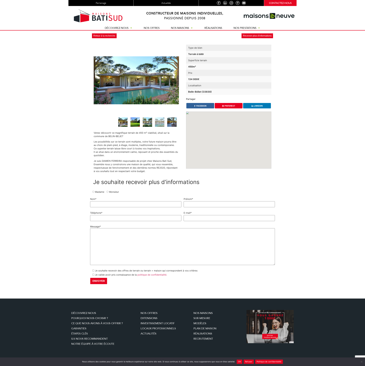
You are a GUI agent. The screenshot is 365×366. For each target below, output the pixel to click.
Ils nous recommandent (89, 339)
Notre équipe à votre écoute (92, 344)
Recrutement (203, 339)
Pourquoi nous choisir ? (89, 318)
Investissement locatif (158, 323)
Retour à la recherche (104, 36)
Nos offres (152, 28)
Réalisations (213, 28)
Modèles (199, 323)
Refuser (248, 361)
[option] (136, 80)
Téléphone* (96, 213)
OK (239, 361)
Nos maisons (180, 28)
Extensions (149, 318)
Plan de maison (204, 328)
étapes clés (79, 333)
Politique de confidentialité (269, 361)
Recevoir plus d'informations (257, 36)
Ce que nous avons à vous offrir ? (97, 323)
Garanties (78, 328)
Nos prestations (245, 28)
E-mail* (188, 213)
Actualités (148, 333)
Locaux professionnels (158, 328)
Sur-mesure (201, 318)
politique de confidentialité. (152, 274)
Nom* (93, 199)
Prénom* (188, 199)
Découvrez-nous (116, 28)
